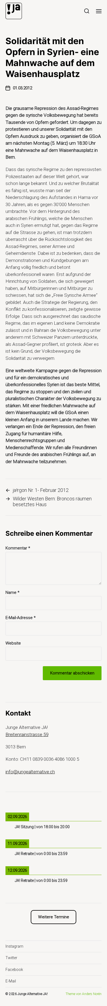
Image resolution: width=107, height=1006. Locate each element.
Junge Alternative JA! (33, 994)
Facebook (14, 969)
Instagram (14, 946)
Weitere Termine (53, 916)
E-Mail (10, 981)
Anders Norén (92, 994)
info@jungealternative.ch (30, 771)
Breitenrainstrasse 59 (26, 734)
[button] (87, 11)
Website (13, 643)
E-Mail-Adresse (20, 617)
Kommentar (17, 548)
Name (12, 592)
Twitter (11, 958)
